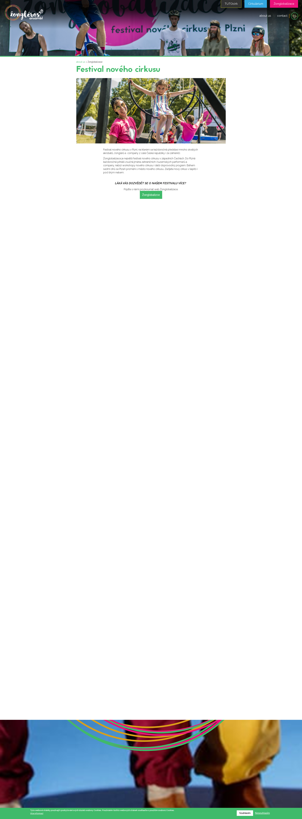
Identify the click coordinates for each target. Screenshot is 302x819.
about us (265, 15)
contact (282, 15)
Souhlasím (245, 813)
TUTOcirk (231, 3)
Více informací (36, 813)
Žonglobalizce (151, 194)
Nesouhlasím (262, 813)
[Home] (24, 20)
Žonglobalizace (284, 3)
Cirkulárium (255, 3)
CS (294, 16)
